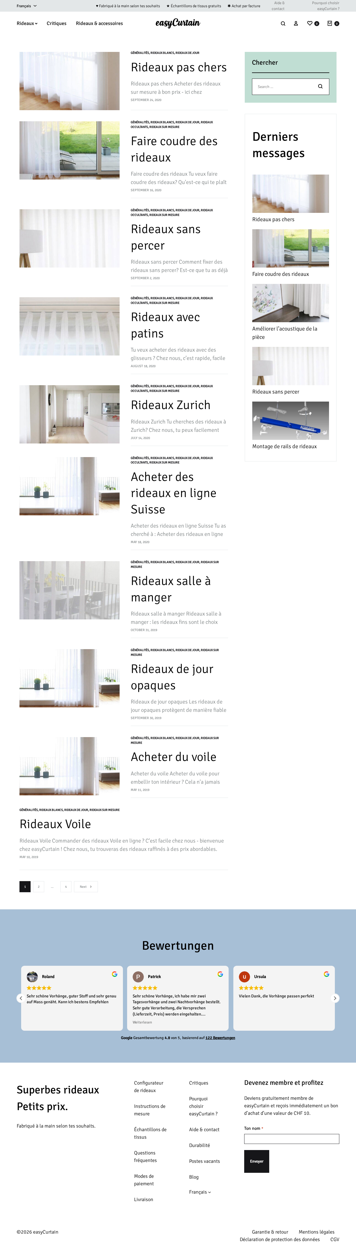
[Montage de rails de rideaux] (290, 422)
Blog (194, 1177)
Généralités (140, 53)
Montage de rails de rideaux (284, 446)
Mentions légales (317, 1232)
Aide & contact (278, 6)
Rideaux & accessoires (99, 23)
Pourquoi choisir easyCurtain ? (325, 6)
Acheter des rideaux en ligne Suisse (174, 493)
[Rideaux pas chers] (290, 195)
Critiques (56, 23)
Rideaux (25, 23)
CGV (334, 1239)
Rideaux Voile (55, 824)
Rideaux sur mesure (164, 127)
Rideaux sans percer (275, 391)
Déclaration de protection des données (280, 1239)
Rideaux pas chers (179, 67)
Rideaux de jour (187, 53)
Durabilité (199, 1145)
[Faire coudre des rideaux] (290, 249)
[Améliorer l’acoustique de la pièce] (290, 304)
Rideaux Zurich (171, 405)
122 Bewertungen (220, 1037)
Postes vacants (204, 1161)
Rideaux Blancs (162, 53)
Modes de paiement (144, 1180)
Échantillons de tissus (150, 1133)
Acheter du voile (174, 757)
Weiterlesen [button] (142, 1022)
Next (83, 887)
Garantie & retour (270, 1232)
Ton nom (253, 1128)
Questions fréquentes (145, 1156)
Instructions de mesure (149, 1110)
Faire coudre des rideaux (280, 274)
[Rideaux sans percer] (290, 367)
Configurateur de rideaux (148, 1086)
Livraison (143, 1199)
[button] (335, 998)
